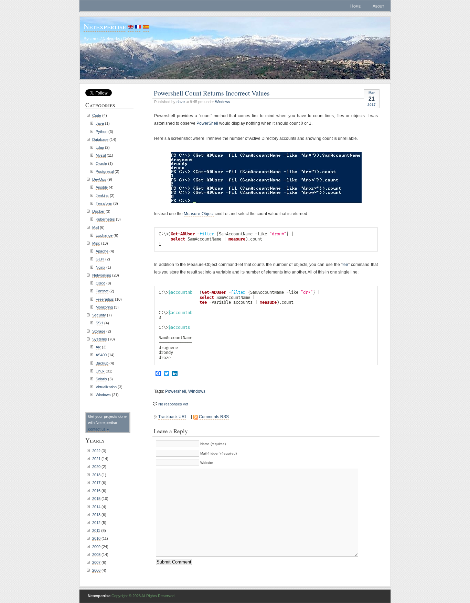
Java (100, 123)
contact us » (98, 429)
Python (101, 132)
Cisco (100, 283)
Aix (98, 347)
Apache (102, 251)
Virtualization (106, 387)
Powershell (175, 391)
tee (345, 264)
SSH (99, 323)
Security (99, 315)
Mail (95, 227)
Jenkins (102, 195)
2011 (96, 530)
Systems (99, 339)
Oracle (101, 163)
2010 (96, 538)
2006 (96, 570)
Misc (96, 243)
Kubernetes (105, 219)
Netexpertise (105, 26)
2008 (96, 554)
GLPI (100, 259)
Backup (102, 363)
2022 (96, 451)
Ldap (100, 147)
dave (181, 102)
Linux (100, 371)
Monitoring (104, 307)
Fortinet (102, 291)
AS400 (101, 355)
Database (100, 139)
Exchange (104, 235)
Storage (98, 331)
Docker (98, 211)
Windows (222, 102)
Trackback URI (172, 416)
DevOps (99, 179)
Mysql (101, 155)
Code (96, 115)
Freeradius (105, 299)
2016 (96, 491)
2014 (96, 507)
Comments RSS (214, 416)
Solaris (101, 379)
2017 (96, 483)
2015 (96, 498)
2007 (96, 562)
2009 (96, 547)
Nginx (100, 267)
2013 (96, 515)
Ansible (102, 187)
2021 (96, 459)
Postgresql (105, 171)
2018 (96, 475)
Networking (101, 275)
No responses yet (173, 404)
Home (355, 6)
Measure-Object (199, 213)
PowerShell (207, 123)
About (378, 6)
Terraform (104, 203)
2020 (96, 467)
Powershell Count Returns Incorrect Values (212, 92)
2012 (96, 523)
